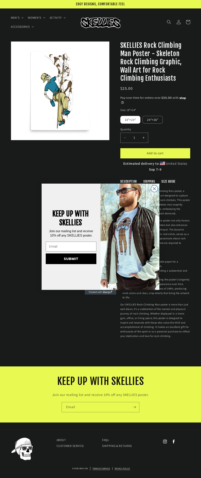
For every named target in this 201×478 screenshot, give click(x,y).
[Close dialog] (154, 188)
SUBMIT (71, 258)
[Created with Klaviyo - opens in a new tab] (100, 292)
